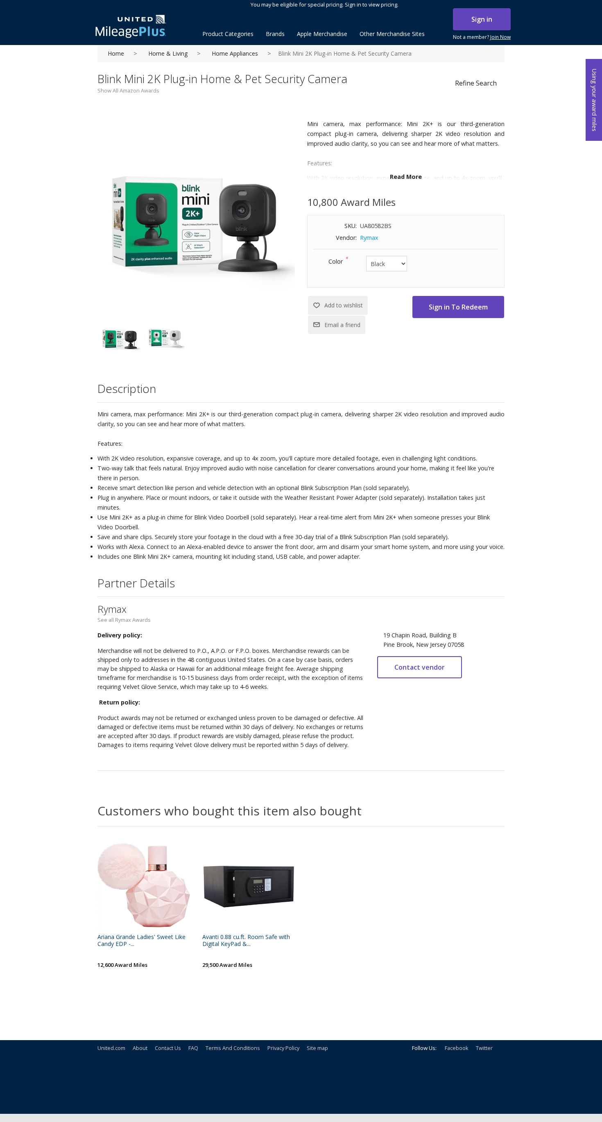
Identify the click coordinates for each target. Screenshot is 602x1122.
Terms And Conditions (233, 1048)
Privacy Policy (283, 1048)
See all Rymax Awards (124, 619)
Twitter (484, 1048)
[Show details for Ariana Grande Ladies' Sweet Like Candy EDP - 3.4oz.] (143, 885)
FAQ (193, 1048)
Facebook (456, 1048)
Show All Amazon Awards (128, 90)
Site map (317, 1048)
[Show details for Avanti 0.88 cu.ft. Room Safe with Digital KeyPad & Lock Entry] (248, 885)
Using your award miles (594, 100)
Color (335, 261)
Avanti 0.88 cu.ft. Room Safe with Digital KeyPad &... (246, 941)
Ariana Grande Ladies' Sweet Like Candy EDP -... (141, 941)
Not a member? (482, 37)
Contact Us (168, 1048)
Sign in (481, 19)
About (140, 1048)
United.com (111, 1048)
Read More (406, 177)
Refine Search (476, 83)
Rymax (369, 238)
